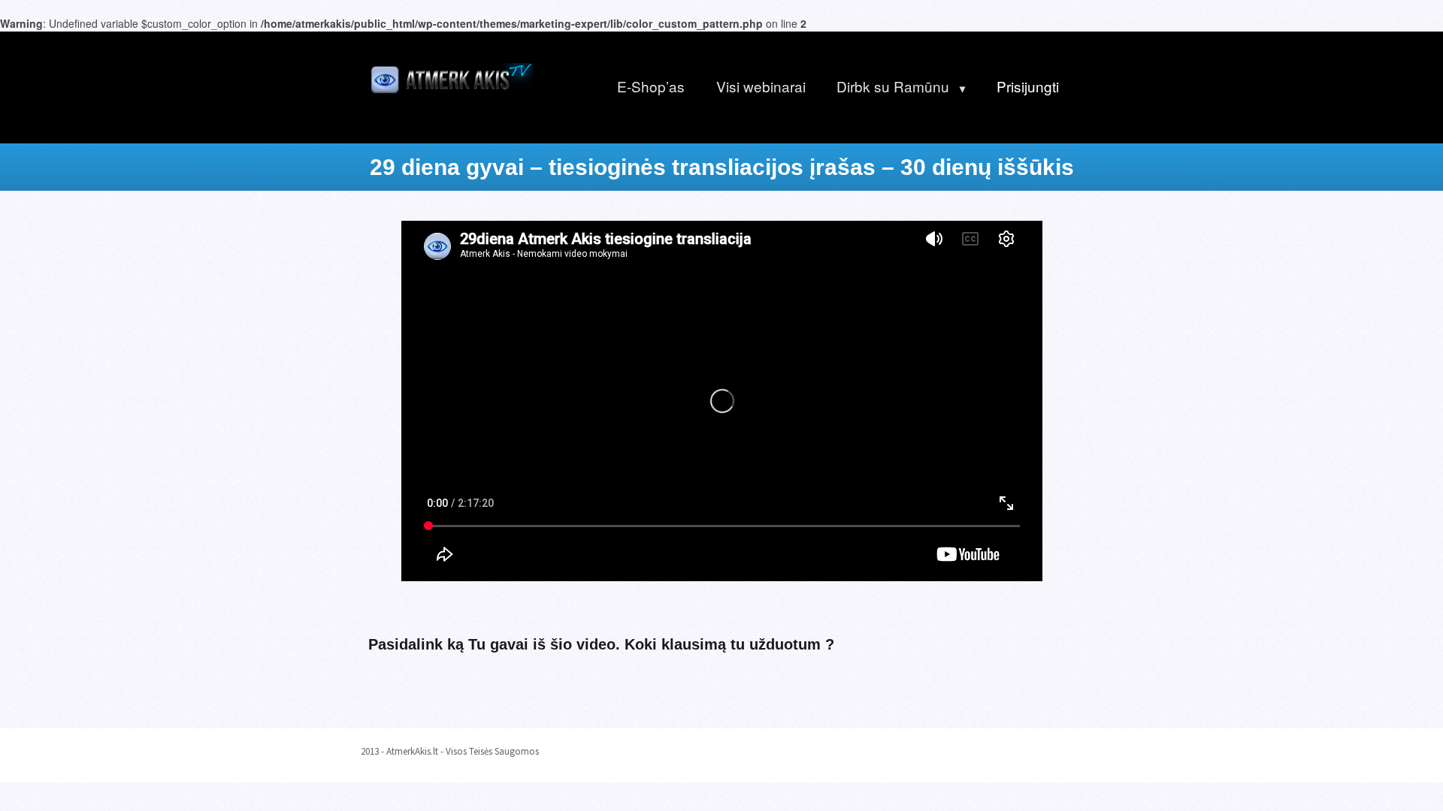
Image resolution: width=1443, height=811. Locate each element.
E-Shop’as (651, 86)
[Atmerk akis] (451, 76)
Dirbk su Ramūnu (892, 86)
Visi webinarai (761, 86)
